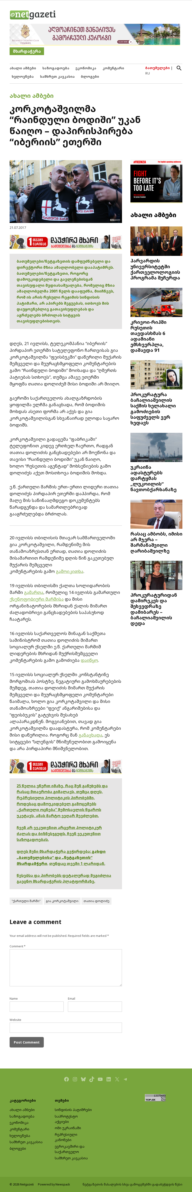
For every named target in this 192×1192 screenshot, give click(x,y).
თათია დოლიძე (96, 901)
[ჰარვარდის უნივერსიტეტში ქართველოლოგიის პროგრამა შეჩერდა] (156, 241)
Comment (18, 946)
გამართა (33, 592)
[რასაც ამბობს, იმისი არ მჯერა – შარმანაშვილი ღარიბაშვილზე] (156, 514)
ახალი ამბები (23, 68)
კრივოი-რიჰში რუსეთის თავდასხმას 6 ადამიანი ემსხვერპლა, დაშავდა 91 (148, 336)
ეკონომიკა (85, 68)
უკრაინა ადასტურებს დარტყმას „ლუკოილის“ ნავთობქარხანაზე (153, 478)
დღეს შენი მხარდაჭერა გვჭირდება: (54, 851)
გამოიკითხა (69, 571)
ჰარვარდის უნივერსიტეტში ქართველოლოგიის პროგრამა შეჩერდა (155, 269)
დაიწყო (89, 660)
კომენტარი (113, 68)
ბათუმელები (157, 68)
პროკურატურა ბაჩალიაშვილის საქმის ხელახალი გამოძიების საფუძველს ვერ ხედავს (153, 408)
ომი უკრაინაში (68, 1128)
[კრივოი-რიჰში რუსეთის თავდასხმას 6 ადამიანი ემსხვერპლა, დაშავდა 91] (156, 302)
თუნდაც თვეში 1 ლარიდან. (77, 863)
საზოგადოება (55, 68)
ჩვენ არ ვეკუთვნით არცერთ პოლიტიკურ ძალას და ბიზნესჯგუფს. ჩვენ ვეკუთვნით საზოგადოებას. (59, 833)
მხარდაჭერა (27, 51)
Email (71, 999)
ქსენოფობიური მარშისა (37, 599)
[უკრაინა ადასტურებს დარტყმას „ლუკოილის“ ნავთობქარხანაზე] (156, 447)
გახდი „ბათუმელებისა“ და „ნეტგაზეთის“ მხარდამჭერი (61, 857)
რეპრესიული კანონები (66, 1137)
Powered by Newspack (54, 1184)
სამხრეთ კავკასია (57, 76)
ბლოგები (90, 76)
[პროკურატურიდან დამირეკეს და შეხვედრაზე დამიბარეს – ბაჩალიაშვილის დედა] (156, 576)
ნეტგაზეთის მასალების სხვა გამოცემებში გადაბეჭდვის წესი (132, 1184)
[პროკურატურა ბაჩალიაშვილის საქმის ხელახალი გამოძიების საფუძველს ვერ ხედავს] (156, 375)
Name (14, 999)
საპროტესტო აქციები (66, 1119)
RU (147, 73)
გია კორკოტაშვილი (62, 901)
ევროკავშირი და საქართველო (70, 1149)
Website (15, 1020)
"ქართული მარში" (26, 901)
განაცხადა (90, 735)
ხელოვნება (23, 76)
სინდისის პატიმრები (73, 1109)
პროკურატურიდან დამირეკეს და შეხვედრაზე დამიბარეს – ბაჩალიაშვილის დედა (153, 609)
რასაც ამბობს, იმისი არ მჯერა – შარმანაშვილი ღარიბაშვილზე (156, 542)
